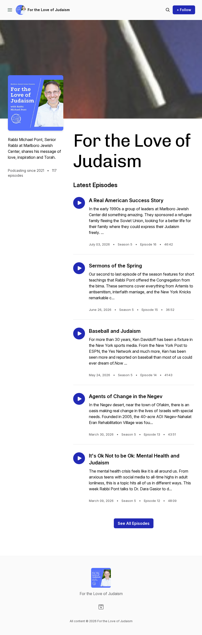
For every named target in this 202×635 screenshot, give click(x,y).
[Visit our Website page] (101, 606)
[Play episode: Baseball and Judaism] (79, 333)
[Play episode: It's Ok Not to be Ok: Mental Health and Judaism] (79, 458)
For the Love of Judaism (49, 10)
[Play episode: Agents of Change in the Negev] (79, 399)
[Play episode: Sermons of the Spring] (79, 268)
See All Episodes (134, 523)
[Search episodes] (168, 10)
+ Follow (184, 10)
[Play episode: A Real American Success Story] (79, 203)
